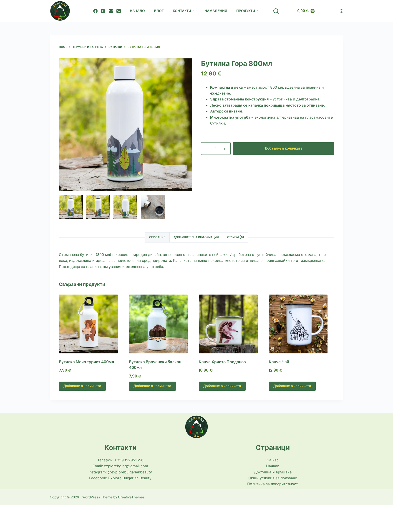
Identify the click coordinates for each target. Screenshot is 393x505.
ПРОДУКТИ (245, 10)
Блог (159, 10)
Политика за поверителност (272, 484)
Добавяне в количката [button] (82, 386)
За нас (273, 460)
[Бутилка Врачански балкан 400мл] (161, 324)
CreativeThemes (131, 497)
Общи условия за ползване (272, 478)
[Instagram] (103, 11)
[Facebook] (95, 11)
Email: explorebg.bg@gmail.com (120, 466)
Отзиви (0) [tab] (235, 237)
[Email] (111, 11)
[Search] (276, 11)
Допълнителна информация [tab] (196, 237)
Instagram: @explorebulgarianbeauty (120, 472)
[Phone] (118, 11)
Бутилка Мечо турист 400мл (86, 362)
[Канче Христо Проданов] (231, 324)
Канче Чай (279, 362)
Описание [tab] (157, 237)
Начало (137, 10)
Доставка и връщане (273, 472)
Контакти (182, 10)
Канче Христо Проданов (222, 362)
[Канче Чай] (301, 324)
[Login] (341, 11)
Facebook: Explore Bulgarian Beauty (120, 478)
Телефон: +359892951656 (120, 460)
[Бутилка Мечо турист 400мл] (91, 324)
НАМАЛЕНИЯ (215, 10)
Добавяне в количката (283, 148)
